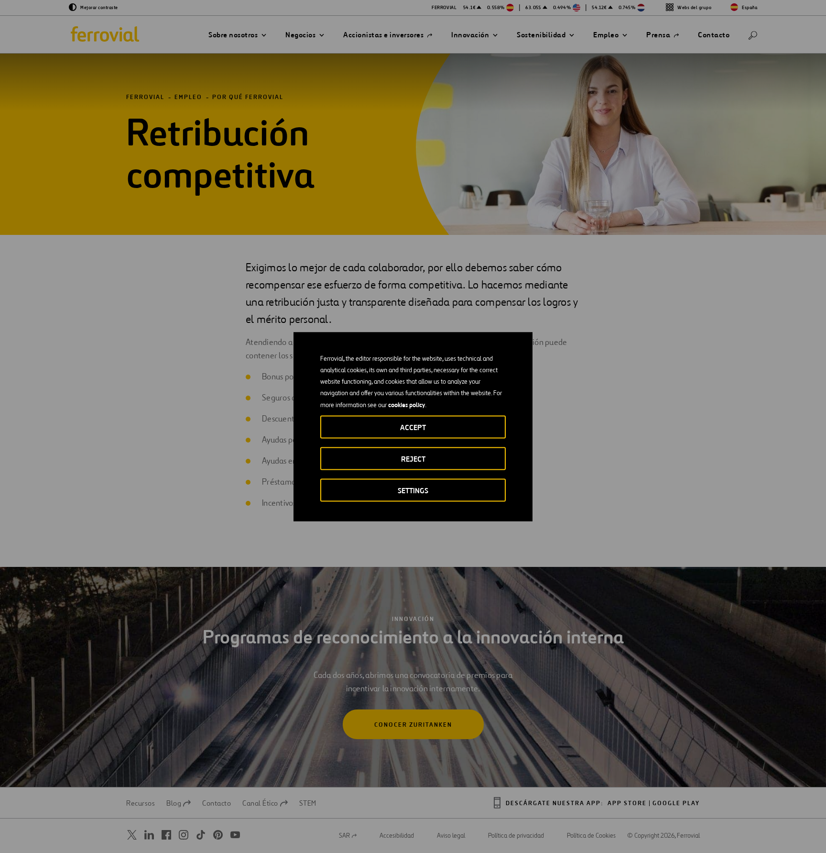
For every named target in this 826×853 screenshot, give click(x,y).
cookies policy (406, 404)
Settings (413, 490)
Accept (413, 427)
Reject (413, 459)
